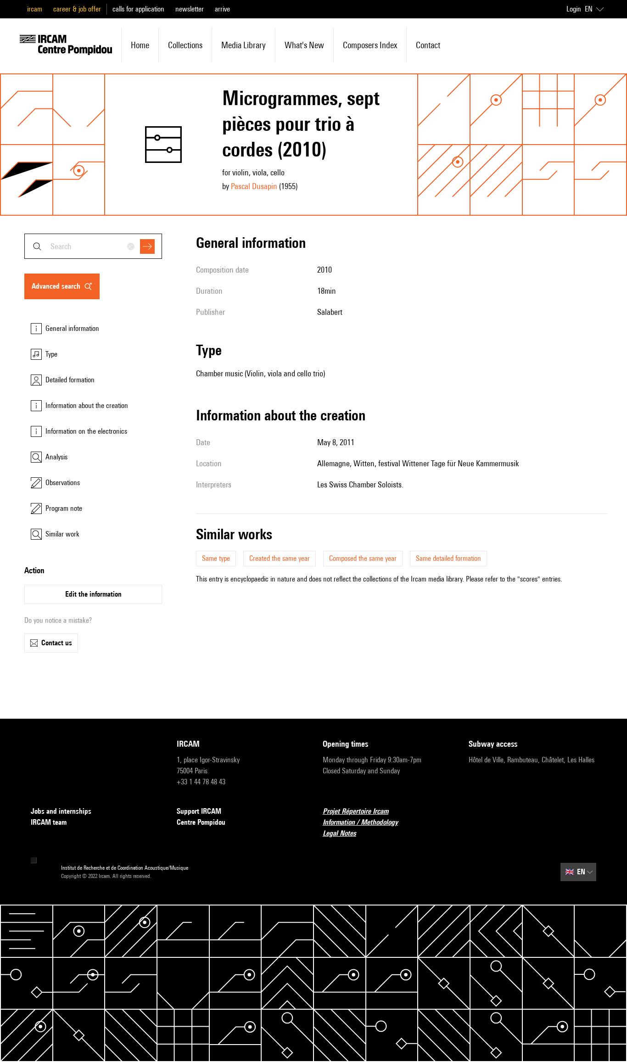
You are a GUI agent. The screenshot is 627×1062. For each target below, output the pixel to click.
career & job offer (77, 9)
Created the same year (279, 558)
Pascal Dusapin (254, 186)
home (140, 45)
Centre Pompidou (201, 822)
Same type (216, 558)
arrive (222, 9)
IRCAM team (49, 822)
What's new (304, 45)
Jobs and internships (61, 811)
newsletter (189, 9)
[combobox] (93, 246)
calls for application (138, 9)
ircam (34, 9)
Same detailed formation (448, 558)
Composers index (370, 45)
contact (428, 45)
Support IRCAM (199, 811)
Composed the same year (363, 558)
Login (573, 9)
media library (243, 45)
